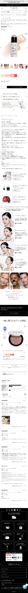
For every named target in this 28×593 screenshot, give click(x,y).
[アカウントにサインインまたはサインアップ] (24, 8)
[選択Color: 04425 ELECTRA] (12, 75)
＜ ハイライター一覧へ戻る (5, 18)
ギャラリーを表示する (14, 313)
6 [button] (14, 367)
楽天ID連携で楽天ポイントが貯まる (12, 99)
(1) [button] (7, 390)
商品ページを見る (18, 223)
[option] (14, 5)
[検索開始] (25, 11)
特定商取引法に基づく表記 (19, 587)
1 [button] (9, 367)
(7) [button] (7, 385)
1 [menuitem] (13, 504)
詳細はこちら (16, 179)
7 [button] (15, 367)
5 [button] (13, 367)
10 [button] (18, 367)
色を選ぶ (14, 591)
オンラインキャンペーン (10, 14)
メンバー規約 (4, 587)
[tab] (5, 394)
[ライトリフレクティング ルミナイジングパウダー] (14, 337)
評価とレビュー (8, 374)
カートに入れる (16, 87)
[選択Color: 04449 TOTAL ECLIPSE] (15, 75)
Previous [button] (1, 5)
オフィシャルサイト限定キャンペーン (12, 96)
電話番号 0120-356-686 (14, 564)
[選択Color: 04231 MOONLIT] (2, 75)
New (2, 14)
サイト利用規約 (10, 587)
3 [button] (11, 367)
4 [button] (12, 367)
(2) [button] (7, 386)
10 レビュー (10, 26)
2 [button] (14, 110)
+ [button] (5, 87)
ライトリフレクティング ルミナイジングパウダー (12, 350)
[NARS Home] (14, 7)
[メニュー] (2, 8)
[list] (14, 420)
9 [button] (17, 367)
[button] (14, 81)
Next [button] (26, 5)
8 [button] (16, 367)
